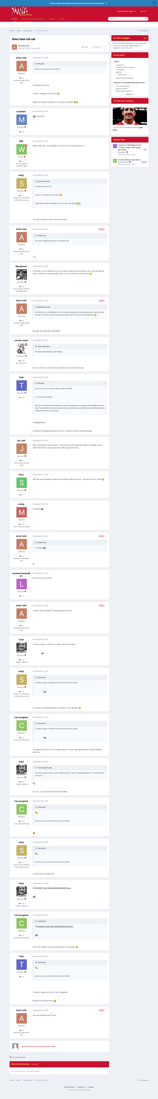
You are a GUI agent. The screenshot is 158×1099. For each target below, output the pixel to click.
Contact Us (81, 1087)
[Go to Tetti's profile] (21, 385)
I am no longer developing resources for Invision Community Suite (77, 3)
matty (21, 504)
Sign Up (143, 11)
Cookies (91, 1087)
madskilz (21, 111)
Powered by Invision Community (79, 1090)
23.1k (22, 737)
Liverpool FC (36, 48)
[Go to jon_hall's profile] (21, 448)
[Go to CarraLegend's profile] (21, 725)
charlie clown (21, 340)
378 (22, 132)
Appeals (118, 72)
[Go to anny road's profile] (14, 47)
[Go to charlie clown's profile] (21, 348)
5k (22, 461)
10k (22, 78)
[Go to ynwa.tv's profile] (115, 146)
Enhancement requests (124, 91)
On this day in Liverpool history (33, 19)
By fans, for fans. (25, 15)
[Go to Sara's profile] (21, 483)
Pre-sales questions (123, 86)
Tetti (21, 377)
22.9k (22, 524)
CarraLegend (21, 717)
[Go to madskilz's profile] (21, 119)
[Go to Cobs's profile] (21, 648)
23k (22, 286)
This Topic (136, 19)
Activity (61, 19)
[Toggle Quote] (36, 64)
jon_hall (21, 440)
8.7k (22, 161)
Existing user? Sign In (126, 11)
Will (21, 141)
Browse (52, 19)
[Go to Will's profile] (21, 149)
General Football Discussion (125, 67)
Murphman (21, 266)
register (115, 48)
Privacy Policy (69, 1087)
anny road (25, 46)
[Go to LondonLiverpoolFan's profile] (21, 584)
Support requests (122, 88)
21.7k (22, 195)
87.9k (22, 660)
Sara (21, 474)
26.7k (22, 361)
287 (22, 495)
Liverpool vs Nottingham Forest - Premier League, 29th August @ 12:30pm (129, 147)
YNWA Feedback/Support (124, 78)
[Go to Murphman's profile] (21, 274)
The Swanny (120, 70)
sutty (21, 175)
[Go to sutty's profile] (21, 183)
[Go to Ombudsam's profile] (115, 161)
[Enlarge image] (58, 94)
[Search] (145, 19)
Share (85, 47)
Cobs (21, 639)
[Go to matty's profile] (21, 512)
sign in (137, 46)
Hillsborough (122, 74)
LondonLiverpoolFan (21, 574)
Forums (14, 19)
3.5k (22, 596)
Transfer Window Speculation (129, 160)
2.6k (22, 397)
